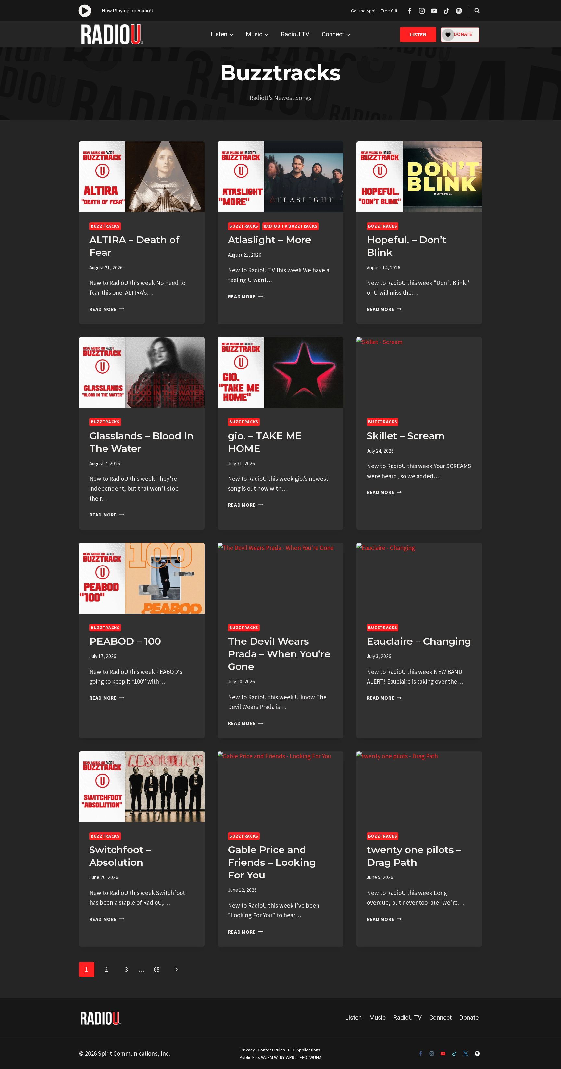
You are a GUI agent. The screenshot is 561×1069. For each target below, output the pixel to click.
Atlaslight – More (269, 240)
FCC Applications (304, 1050)
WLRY (279, 1057)
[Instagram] (422, 11)
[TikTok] (446, 11)
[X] (466, 1053)
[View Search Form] (477, 11)
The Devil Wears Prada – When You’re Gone (279, 654)
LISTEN (418, 34)
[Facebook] (409, 11)
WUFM (267, 1057)
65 (156, 969)
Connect (440, 1017)
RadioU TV (295, 34)
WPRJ (291, 1057)
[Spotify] (459, 11)
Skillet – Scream (406, 436)
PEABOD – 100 (125, 641)
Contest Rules (271, 1050)
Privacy (248, 1050)
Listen (353, 1017)
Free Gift (389, 11)
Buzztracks (105, 226)
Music (377, 1017)
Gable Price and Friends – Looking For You (272, 862)
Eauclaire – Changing (419, 641)
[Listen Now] (115, 11)
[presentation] (142, 176)
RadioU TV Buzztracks (291, 226)
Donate (469, 1017)
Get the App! (363, 11)
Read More (106, 309)
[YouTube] (434, 11)
